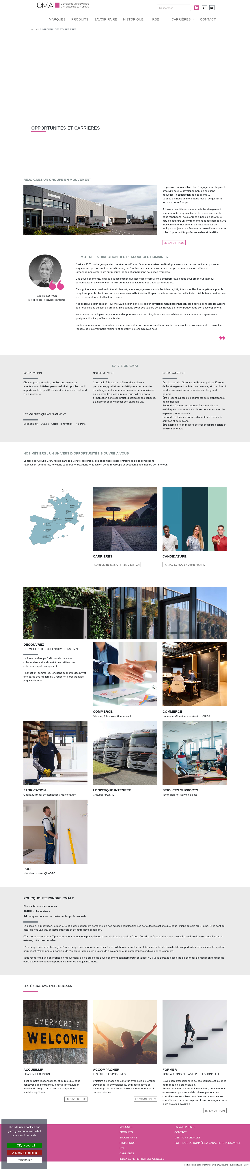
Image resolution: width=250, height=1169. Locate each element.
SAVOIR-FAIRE (105, 19)
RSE (122, 1148)
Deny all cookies (25, 1152)
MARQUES (57, 19)
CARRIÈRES (127, 1153)
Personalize (24, 1159)
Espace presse (184, 1126)
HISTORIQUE (133, 19)
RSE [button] (156, 19)
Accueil (35, 29)
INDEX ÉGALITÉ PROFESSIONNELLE (142, 1158)
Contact (180, 1132)
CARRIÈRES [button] (181, 19)
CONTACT (208, 19)
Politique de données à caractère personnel (207, 1142)
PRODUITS (79, 19)
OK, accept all (25, 1145)
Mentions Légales (187, 1137)
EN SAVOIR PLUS (174, 242)
